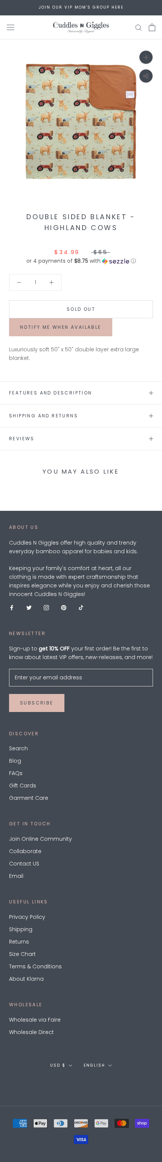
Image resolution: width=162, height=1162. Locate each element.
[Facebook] (11, 607)
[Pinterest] (63, 607)
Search (18, 748)
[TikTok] (81, 607)
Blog (15, 761)
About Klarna (26, 979)
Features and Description (50, 393)
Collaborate (25, 851)
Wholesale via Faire (35, 1020)
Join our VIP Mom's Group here (81, 7)
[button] (81, 261)
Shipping (20, 929)
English (94, 1065)
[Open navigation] (10, 27)
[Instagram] (46, 607)
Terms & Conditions (35, 966)
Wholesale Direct (31, 1032)
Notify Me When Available (60, 327)
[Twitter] (29, 607)
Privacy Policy (27, 917)
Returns (19, 941)
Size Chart (22, 954)
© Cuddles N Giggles (81, 1081)
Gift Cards (22, 785)
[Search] (138, 27)
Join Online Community (40, 839)
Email (16, 876)
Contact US (24, 863)
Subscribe (36, 703)
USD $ (58, 1065)
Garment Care (28, 798)
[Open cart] (152, 27)
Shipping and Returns (43, 415)
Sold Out (81, 309)
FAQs (16, 773)
